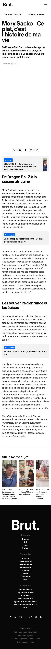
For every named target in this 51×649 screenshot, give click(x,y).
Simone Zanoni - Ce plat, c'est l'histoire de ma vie (25, 353)
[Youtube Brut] (20, 617)
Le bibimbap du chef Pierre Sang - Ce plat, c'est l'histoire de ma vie (23, 240)
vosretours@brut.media (13, 436)
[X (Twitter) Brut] (35, 617)
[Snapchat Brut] (25, 617)
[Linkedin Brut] (41, 617)
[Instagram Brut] (15, 617)
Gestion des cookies (25, 642)
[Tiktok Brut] (9, 617)
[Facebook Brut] (30, 617)
